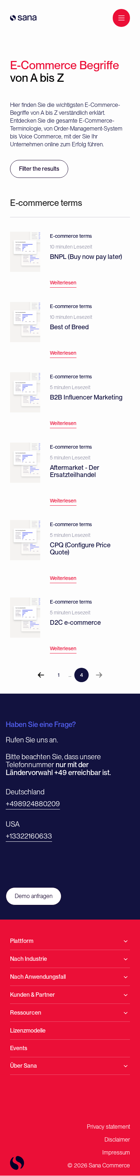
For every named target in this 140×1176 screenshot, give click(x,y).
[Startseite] (23, 18)
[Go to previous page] (40, 675)
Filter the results (39, 168)
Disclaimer (117, 1139)
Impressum (116, 1152)
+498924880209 (33, 803)
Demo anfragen (33, 896)
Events (18, 1048)
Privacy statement (108, 1126)
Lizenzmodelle (28, 1030)
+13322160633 (29, 836)
